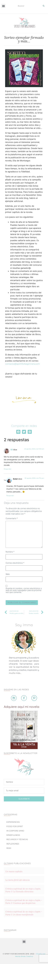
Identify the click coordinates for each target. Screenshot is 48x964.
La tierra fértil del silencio (17, 880)
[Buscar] (43, 6)
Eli (11, 449)
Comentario (12, 518)
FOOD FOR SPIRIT (14, 826)
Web (8, 574)
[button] (3, 6)
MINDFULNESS (13, 835)
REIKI (8, 848)
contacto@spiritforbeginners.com (22, 364)
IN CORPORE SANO (15, 831)
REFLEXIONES (12, 844)
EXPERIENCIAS (13, 822)
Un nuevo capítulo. (14, 871)
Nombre (10, 552)
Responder (7, 469)
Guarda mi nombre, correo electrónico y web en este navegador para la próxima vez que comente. (24, 590)
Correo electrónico (15, 563)
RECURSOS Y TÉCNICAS (17, 839)
